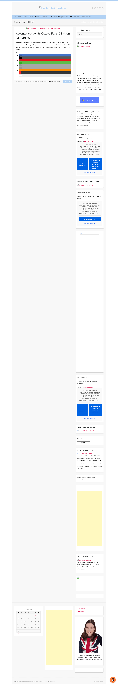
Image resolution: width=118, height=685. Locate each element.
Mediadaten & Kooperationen (59, 16)
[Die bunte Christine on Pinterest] (97, 8)
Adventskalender (39, 81)
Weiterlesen (68, 81)
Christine (20, 81)
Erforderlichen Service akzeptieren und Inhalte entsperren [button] (95, 164)
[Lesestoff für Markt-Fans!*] (85, 431)
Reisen (25, 16)
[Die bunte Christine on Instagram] (100, 8)
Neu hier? (18, 16)
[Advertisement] (89, 518)
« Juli (17, 633)
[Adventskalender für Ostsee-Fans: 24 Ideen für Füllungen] (43, 28)
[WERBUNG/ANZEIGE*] (84, 453)
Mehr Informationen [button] (89, 172)
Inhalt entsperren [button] (82, 164)
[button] (20, 55)
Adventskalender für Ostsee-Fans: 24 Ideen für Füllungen (43, 35)
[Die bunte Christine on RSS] (102, 8)
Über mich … (45, 16)
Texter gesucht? (86, 16)
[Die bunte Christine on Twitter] (95, 8)
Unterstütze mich (75, 16)
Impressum (81, 611)
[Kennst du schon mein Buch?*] (86, 185)
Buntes (37, 16)
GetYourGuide (88, 141)
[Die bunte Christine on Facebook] (92, 8)
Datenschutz (81, 608)
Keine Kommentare (55, 81)
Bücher (31, 16)
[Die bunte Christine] (89, 58)
